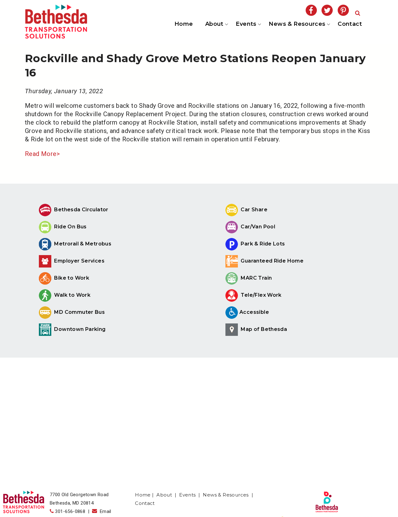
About (214, 24)
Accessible (254, 312)
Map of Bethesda (263, 329)
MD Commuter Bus (79, 312)
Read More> (42, 154)
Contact (350, 24)
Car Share (253, 210)
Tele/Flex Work (260, 295)
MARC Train (255, 278)
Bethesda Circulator (81, 210)
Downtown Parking (79, 329)
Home (183, 24)
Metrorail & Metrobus (82, 244)
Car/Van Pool (257, 227)
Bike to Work (71, 278)
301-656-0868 (70, 511)
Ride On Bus (70, 227)
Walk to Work (71, 295)
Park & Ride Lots (262, 244)
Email (104, 511)
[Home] (56, 36)
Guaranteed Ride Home (271, 261)
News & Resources (297, 24)
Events (246, 24)
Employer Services (78, 261)
